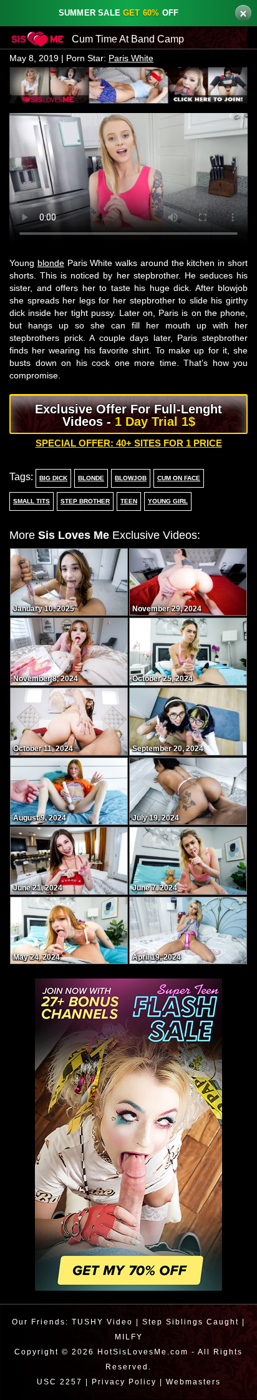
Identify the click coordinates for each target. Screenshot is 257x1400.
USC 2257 (56, 1382)
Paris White (136, 58)
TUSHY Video (100, 1322)
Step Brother (83, 502)
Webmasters (195, 1382)
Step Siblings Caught (190, 1322)
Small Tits (31, 502)
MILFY (128, 1337)
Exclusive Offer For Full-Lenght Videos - (128, 416)
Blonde (89, 479)
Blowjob (128, 479)
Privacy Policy (122, 1382)
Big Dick (52, 479)
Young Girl (164, 502)
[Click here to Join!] (128, 84)
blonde (54, 263)
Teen (126, 502)
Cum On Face (175, 479)
